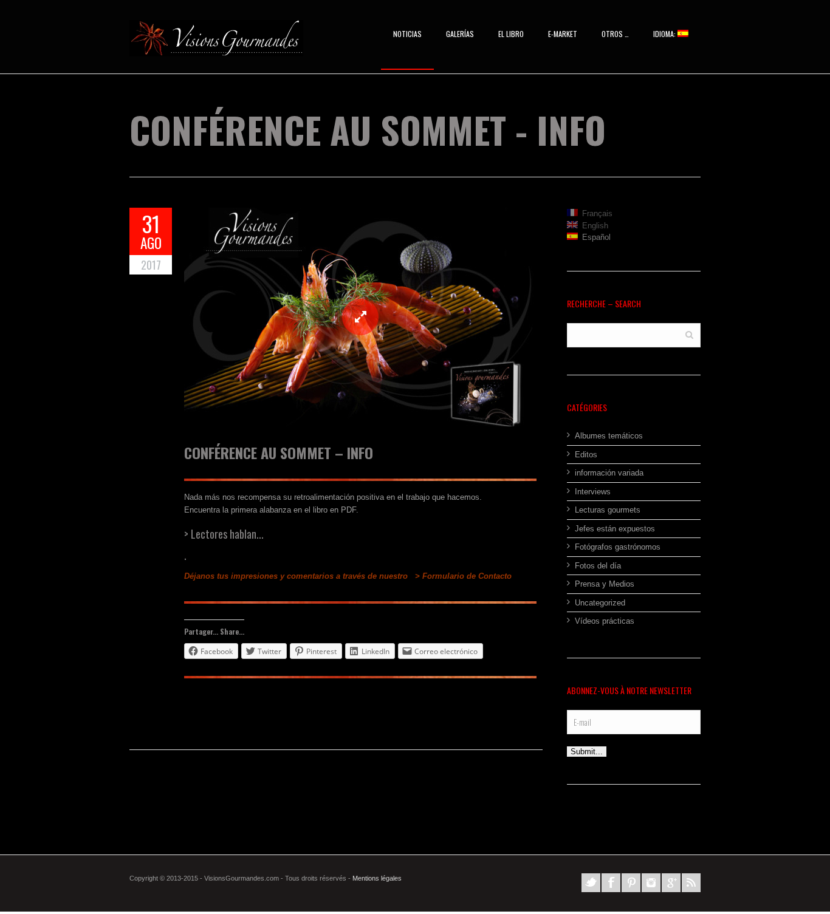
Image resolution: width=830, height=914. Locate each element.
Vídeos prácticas (604, 621)
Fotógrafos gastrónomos (617, 546)
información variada (609, 472)
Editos (586, 454)
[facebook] (611, 882)
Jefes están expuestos (615, 528)
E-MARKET (562, 34)
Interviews (593, 491)
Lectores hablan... (227, 534)
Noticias (407, 34)
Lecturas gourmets (607, 509)
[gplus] (671, 882)
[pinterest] (631, 882)
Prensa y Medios (604, 583)
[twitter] (590, 882)
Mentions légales (377, 878)
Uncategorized (600, 602)
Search (689, 334)
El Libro (511, 34)
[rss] (691, 882)
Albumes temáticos (609, 435)
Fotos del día (598, 565)
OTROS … (615, 34)
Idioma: (665, 34)
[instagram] (651, 882)
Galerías (460, 34)
